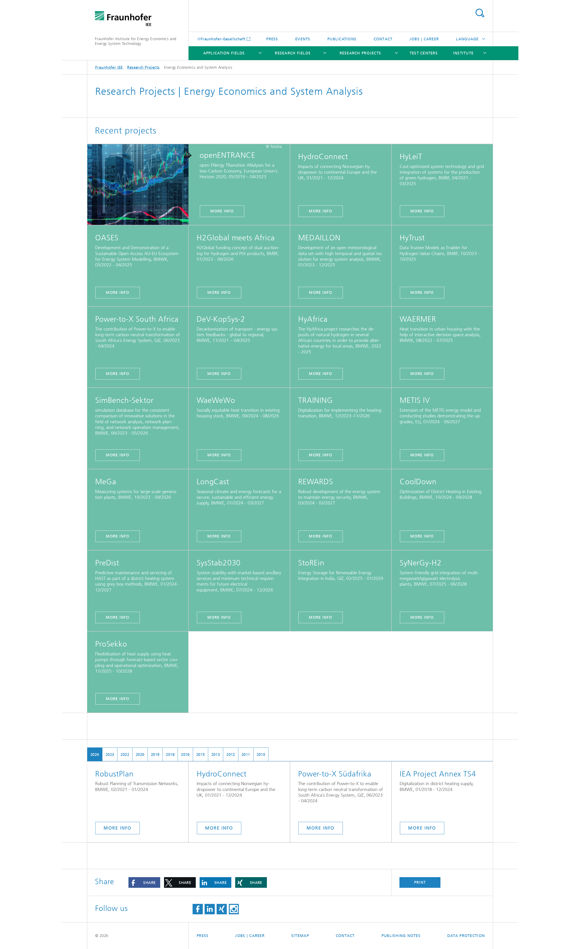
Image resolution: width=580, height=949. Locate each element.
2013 (215, 754)
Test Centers (424, 53)
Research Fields (293, 53)
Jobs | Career (424, 39)
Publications (341, 39)
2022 (125, 754)
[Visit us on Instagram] (234, 909)
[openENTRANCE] (141, 184)
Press (272, 39)
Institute (463, 53)
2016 (185, 754)
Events (302, 39)
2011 (246, 754)
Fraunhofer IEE (109, 67)
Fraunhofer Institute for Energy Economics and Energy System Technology (135, 41)
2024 (94, 754)
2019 (155, 754)
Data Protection (466, 935)
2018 (170, 754)
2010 (261, 754)
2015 (200, 754)
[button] (144, 882)
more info (222, 211)
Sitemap (300, 935)
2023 (110, 754)
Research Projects (360, 53)
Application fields (224, 53)
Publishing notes (401, 935)
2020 (140, 754)
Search (480, 13)
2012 (230, 754)
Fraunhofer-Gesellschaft (223, 39)
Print (420, 882)
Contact (383, 39)
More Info (320, 211)
